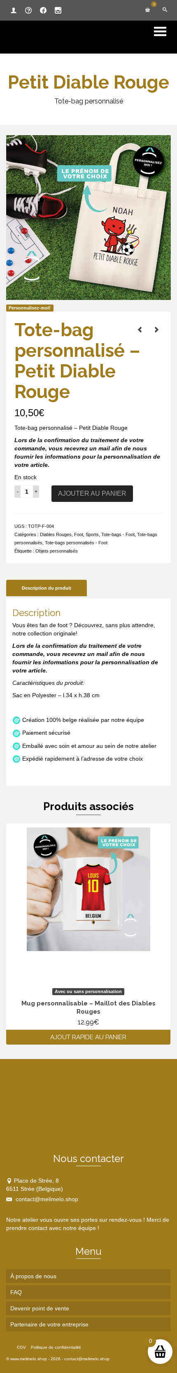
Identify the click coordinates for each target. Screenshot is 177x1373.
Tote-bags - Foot (118, 534)
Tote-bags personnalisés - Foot (76, 542)
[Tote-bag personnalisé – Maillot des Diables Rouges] (140, 329)
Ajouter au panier (92, 493)
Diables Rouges (56, 534)
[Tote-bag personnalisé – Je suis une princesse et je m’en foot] (156, 329)
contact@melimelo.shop (46, 1199)
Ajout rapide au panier (88, 1037)
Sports (92, 534)
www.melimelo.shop (28, 1359)
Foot (78, 534)
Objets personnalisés (56, 550)
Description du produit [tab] (46, 588)
